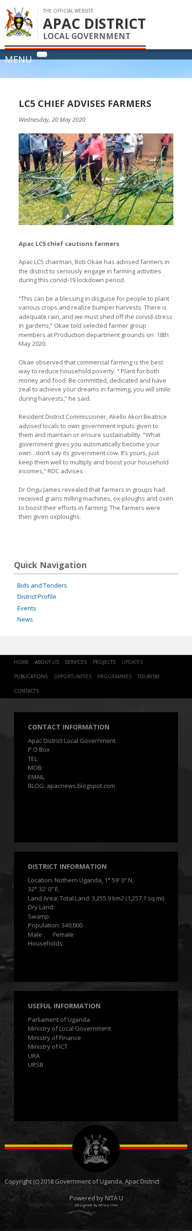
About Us (47, 662)
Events (26, 608)
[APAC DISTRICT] (19, 32)
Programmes (114, 676)
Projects (104, 662)
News (25, 619)
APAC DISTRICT (94, 23)
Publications (31, 676)
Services (76, 662)
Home (21, 662)
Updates (132, 662)
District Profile (36, 596)
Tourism (148, 676)
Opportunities (72, 676)
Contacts (26, 691)
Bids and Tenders (42, 585)
